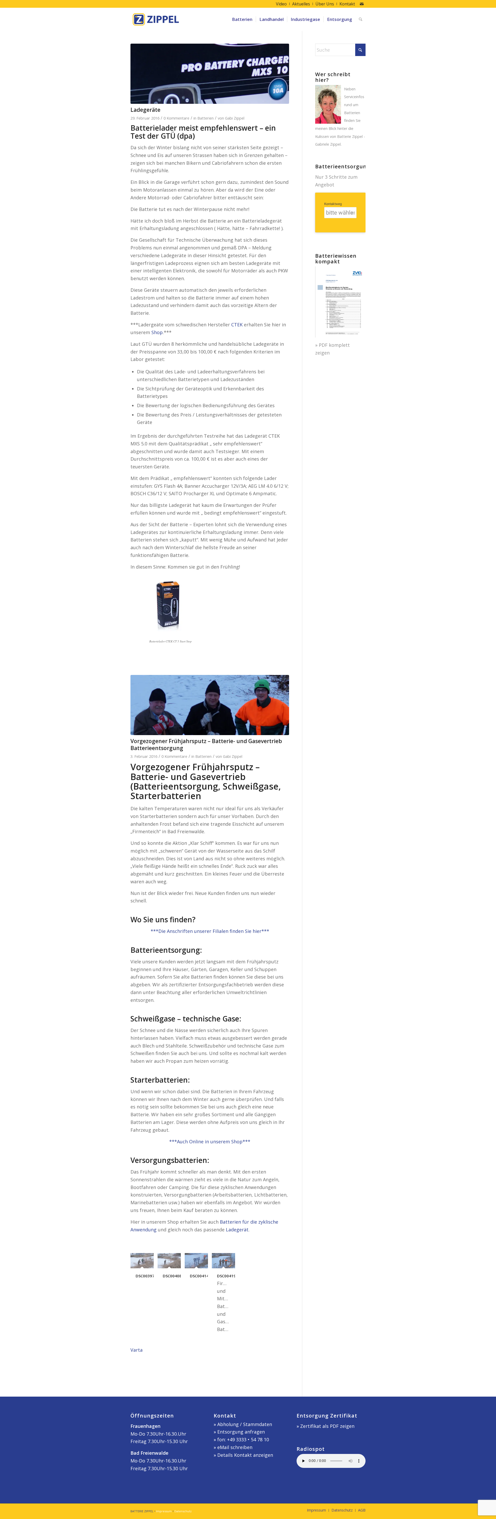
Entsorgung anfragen (241, 1432)
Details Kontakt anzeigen (245, 1455)
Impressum (164, 1511)
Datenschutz (183, 1511)
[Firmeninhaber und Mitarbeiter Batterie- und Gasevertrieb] (209, 705)
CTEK (237, 324)
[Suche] (360, 19)
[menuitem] (281, 4)
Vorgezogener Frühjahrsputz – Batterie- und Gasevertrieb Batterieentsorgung (206, 744)
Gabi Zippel (234, 118)
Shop (157, 332)
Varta (136, 1350)
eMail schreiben (234, 1447)
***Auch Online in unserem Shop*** (209, 1141)
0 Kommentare (176, 118)
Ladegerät (237, 1229)
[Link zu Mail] (362, 4)
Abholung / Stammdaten (244, 1424)
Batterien (205, 118)
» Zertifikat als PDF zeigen (325, 1426)
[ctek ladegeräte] (209, 74)
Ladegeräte (145, 109)
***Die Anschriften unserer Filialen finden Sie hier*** (210, 931)
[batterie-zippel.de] (155, 19)
